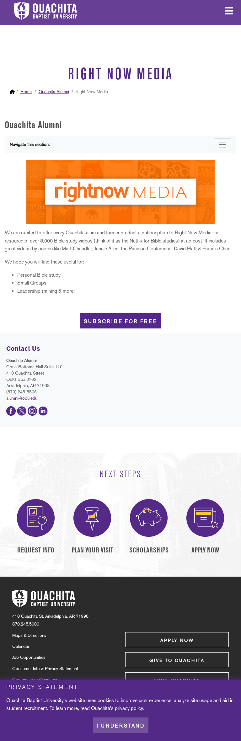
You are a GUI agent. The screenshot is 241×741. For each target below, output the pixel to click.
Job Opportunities (29, 657)
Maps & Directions (29, 635)
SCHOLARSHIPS (149, 550)
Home (26, 91)
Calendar (20, 646)
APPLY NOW (205, 550)
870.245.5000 (25, 623)
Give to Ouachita (177, 660)
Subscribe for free (120, 321)
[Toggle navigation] (222, 144)
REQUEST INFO (35, 550)
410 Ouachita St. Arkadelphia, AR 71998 (50, 616)
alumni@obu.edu (21, 398)
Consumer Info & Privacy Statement (45, 668)
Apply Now (177, 640)
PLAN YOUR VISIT (92, 550)
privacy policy (129, 708)
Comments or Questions (35, 679)
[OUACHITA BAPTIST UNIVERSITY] (43, 598)
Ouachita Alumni (54, 91)
